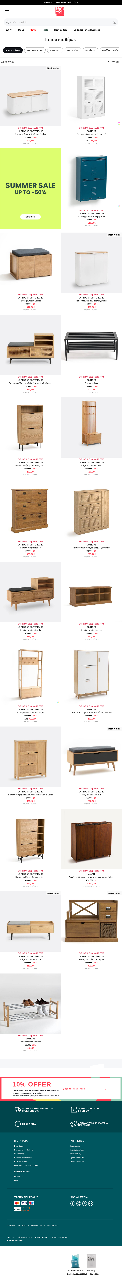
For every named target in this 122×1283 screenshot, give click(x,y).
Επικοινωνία (75, 1146)
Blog (16, 1180)
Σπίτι (9, 29)
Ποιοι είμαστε (19, 1146)
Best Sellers (61, 29)
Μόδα (21, 29)
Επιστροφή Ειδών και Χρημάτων (26, 1165)
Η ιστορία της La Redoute (23, 1150)
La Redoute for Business (86, 29)
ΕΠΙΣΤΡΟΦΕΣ (11, 1225)
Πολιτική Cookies (20, 1161)
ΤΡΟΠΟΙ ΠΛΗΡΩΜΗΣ (52, 1225)
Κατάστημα (18, 1176)
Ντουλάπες (90, 50)
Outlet (33, 29)
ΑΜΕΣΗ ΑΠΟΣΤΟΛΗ (35, 50)
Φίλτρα (111, 61)
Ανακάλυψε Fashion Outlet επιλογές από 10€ (61, 2)
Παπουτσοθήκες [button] (60, 39)
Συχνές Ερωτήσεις (77, 1150)
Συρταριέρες (73, 50)
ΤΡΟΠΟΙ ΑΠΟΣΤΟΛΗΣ (36, 1225)
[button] (7, 22)
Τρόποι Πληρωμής (77, 1161)
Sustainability (75, 1154)
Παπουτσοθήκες (13, 50)
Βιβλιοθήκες (55, 50)
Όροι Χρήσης (19, 1154)
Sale (45, 29)
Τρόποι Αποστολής (77, 1157)
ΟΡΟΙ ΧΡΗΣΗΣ (22, 1225)
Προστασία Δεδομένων (23, 1157)
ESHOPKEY (19, 1240)
